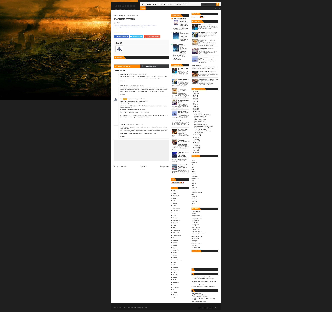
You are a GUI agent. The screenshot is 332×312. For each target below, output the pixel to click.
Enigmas (148, 4)
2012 (174, 190)
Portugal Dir (194, 240)
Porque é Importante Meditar (199, 301)
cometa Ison (176, 208)
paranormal (176, 270)
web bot (175, 294)
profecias (175, 275)
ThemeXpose (139, 307)
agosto (196, 137)
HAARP (155, 4)
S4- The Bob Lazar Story (204, 25)
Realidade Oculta (125, 6)
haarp (174, 237)
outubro (197, 134)
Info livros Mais (195, 224)
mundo (175, 252)
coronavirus (176, 210)
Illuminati (162, 4)
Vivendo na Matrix (178, 44)
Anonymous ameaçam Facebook (202, 127)
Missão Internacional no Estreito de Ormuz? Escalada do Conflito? (183, 167)
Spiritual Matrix (177, 32)
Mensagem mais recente (120, 166)
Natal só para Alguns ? (200, 119)
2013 (194, 106)
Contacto (211, 307)
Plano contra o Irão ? (199, 121)
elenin (174, 225)
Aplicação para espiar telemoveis (202, 131)
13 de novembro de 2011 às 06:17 (138, 74)
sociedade (176, 282)
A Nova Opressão (196, 211)
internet (175, 245)
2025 (194, 93)
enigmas (175, 228)
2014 (194, 105)
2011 (194, 109)
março (196, 145)
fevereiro (197, 147)
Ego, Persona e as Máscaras (199, 295)
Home (142, 4)
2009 (194, 152)
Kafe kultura (195, 226)
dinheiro (175, 218)
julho (196, 139)
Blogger (145, 307)
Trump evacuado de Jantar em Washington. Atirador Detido (183, 154)
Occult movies (195, 238)
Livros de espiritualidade (179, 18)
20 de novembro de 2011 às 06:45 (135, 124)
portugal (175, 272)
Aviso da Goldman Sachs (200, 124)
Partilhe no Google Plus (154, 36)
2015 (194, 103)
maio (196, 142)
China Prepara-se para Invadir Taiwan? (183, 112)
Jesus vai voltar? (176, 121)
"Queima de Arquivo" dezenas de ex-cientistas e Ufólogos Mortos (183, 142)
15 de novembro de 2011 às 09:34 (134, 85)
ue (173, 289)
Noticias (169, 4)
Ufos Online (194, 245)
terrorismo (176, 287)
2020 (194, 101)
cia (174, 200)
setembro (197, 136)
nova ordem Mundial (178, 260)
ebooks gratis (177, 220)
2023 (194, 96)
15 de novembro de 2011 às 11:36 (136, 99)
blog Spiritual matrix (196, 215)
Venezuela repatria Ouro (200, 116)
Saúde (174, 279)
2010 (194, 150)
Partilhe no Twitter (137, 36)
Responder (122, 80)
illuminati (175, 240)
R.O (121, 99)
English (185, 4)
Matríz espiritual (196, 229)
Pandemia (175, 267)
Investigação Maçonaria (200, 123)
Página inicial (143, 166)
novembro (197, 113)
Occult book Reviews (197, 236)
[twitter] (219, 8)
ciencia (175, 203)
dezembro (197, 111)
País (174, 265)
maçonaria (175, 250)
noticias (175, 255)
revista (175, 277)
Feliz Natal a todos (184, 33)
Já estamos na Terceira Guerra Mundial (182, 90)
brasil (174, 198)
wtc (174, 297)
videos (175, 292)
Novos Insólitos (195, 234)
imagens (175, 242)
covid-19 (175, 213)
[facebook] (215, 8)
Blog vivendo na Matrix (197, 217)
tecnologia (176, 284)
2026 (194, 92)
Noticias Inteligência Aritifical (199, 233)
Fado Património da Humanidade (202, 114)
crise (174, 215)
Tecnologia (177, 4)
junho (196, 140)
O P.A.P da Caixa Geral (200, 129)
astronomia (176, 193)
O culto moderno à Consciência (199, 296)
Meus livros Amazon (197, 231)
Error (216, 307)
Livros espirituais (196, 227)
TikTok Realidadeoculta (197, 243)
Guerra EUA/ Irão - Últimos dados (183, 130)
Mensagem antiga (164, 166)
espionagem (176, 230)
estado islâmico (177, 233)
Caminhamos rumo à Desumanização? (201, 276)
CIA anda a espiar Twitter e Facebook (203, 126)
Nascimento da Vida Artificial (199, 285)
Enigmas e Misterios (197, 218)
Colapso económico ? (199, 132)
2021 (194, 100)
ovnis (174, 262)
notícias (175, 257)
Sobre (205, 307)
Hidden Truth (195, 222)
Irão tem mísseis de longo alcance (183, 80)
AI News (194, 213)
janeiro (196, 149)
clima (174, 205)
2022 (194, 98)
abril (196, 144)
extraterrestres (177, 235)
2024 (194, 95)
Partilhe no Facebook (122, 36)
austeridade (176, 195)
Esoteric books (195, 220)
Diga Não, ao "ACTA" (199, 118)
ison (174, 247)
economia (175, 223)
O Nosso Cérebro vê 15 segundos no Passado (203, 286)
